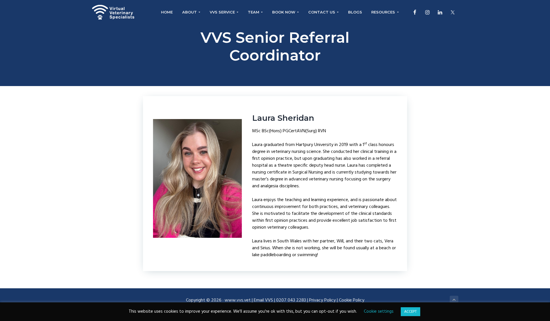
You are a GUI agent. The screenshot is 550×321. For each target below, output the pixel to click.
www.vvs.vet (238, 300)
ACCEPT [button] (410, 312)
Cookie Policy (351, 300)
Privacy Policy (322, 300)
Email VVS (263, 300)
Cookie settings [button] (379, 311)
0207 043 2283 (291, 300)
